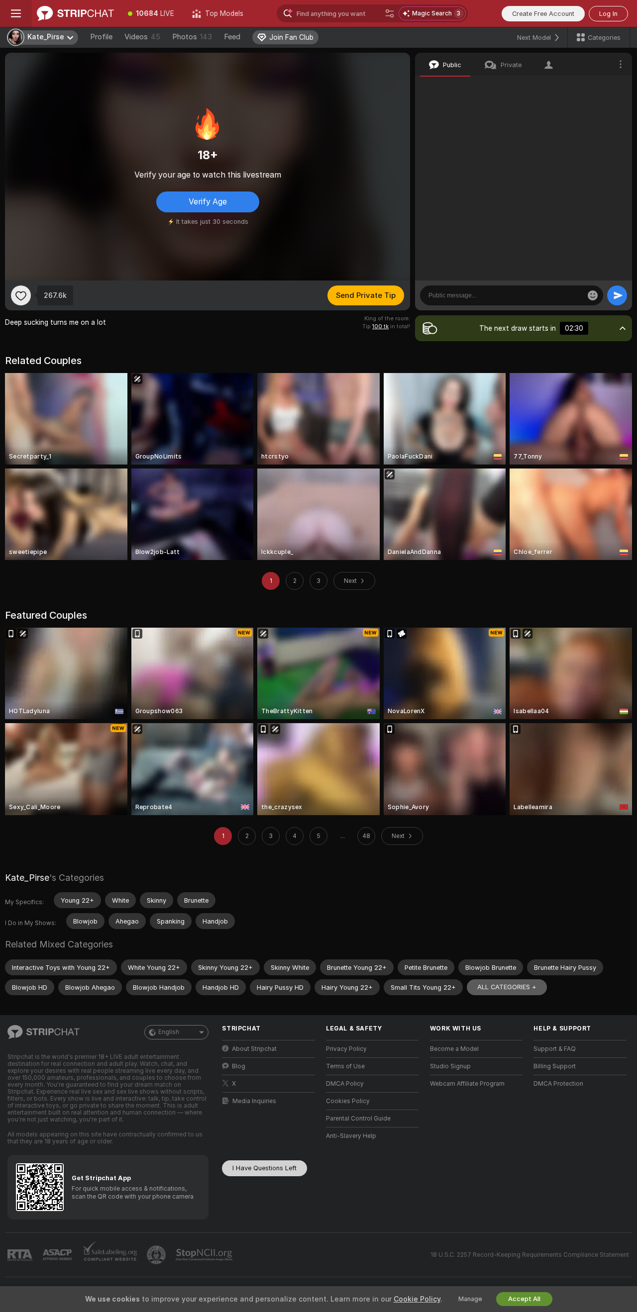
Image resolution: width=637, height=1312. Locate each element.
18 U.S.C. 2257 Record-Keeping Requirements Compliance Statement (529, 1254)
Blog (238, 1066)
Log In (608, 13)
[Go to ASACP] (58, 1254)
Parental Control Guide (358, 1118)
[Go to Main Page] (75, 13)
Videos (142, 36)
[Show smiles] (593, 295)
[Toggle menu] (16, 13)
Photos (192, 36)
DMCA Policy (345, 1083)
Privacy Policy (346, 1048)
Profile (101, 36)
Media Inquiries (254, 1101)
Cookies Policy (348, 1101)
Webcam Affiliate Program (467, 1083)
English (168, 1032)
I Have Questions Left (264, 1168)
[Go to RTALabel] (20, 1255)
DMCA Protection (558, 1083)
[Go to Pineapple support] (157, 1254)
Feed (232, 36)
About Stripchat (254, 1048)
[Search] (390, 13)
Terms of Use (345, 1066)
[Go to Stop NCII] (205, 1255)
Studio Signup (450, 1066)
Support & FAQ (554, 1048)
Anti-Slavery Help (351, 1135)
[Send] (617, 295)
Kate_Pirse (27, 877)
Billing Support (554, 1066)
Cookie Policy (417, 1299)
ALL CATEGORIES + (506, 987)
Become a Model (454, 1048)
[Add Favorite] (21, 295)
